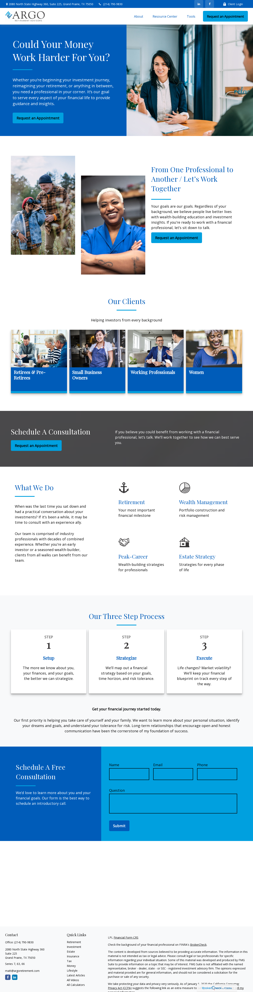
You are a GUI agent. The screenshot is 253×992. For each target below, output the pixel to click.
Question (117, 790)
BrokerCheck (198, 944)
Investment (74, 947)
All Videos (73, 980)
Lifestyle (72, 970)
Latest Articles (76, 975)
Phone (202, 764)
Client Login (235, 4)
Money (71, 966)
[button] (138, 16)
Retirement (74, 942)
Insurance (73, 956)
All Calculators (76, 985)
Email (157, 764)
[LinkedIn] (198, 4)
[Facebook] (209, 4)
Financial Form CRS (126, 937)
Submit (119, 825)
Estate (71, 951)
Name (114, 764)
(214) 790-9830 (113, 4)
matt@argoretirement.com (22, 971)
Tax (69, 961)
